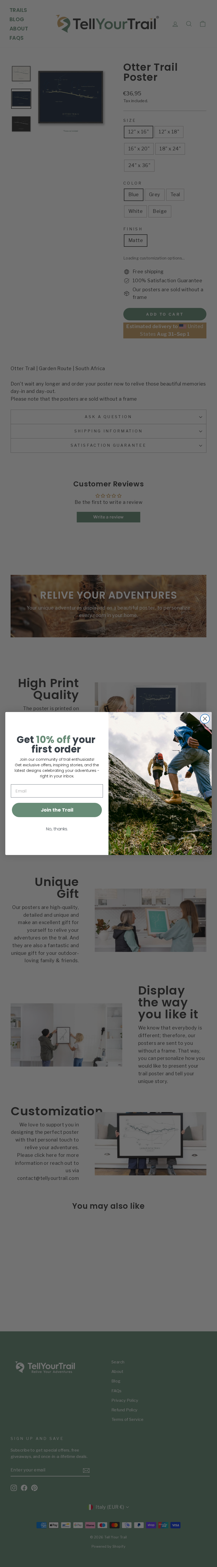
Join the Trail (57, 810)
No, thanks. (57, 829)
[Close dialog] (205, 718)
